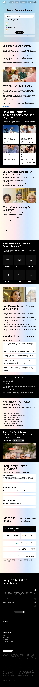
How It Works (5, 628)
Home (12, 2)
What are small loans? (6, 598)
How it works (23, 2)
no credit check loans (7, 106)
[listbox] (25, 16)
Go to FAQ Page (19, 611)
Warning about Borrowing (7, 650)
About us (30, 2)
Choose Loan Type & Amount (11, 14)
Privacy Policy (5, 639)
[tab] (19, 529)
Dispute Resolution (6, 637)
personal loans (21, 104)
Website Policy (5, 635)
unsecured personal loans (29, 104)
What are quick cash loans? (8, 590)
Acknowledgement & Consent (8, 641)
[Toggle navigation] (35, 2)
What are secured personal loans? (9, 606)
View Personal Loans (17, 440)
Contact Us (5, 630)
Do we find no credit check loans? (9, 602)
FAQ (3, 646)
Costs (17, 2)
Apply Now (19, 32)
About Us (4, 626)
